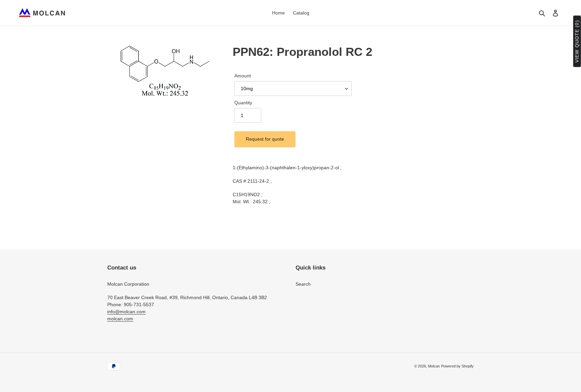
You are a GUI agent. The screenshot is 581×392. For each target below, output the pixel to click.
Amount (242, 75)
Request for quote (265, 139)
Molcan (434, 366)
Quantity (243, 102)
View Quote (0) (577, 41)
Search (303, 284)
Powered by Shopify (457, 366)
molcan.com (120, 318)
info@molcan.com (126, 311)
